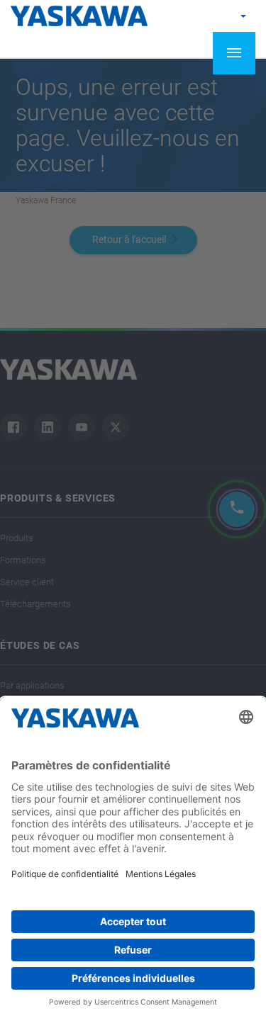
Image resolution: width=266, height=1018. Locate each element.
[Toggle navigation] (234, 53)
